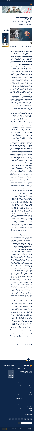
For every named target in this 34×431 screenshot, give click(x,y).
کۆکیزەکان (12, 428)
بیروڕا (31, 410)
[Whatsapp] (20, 344)
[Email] (17, 344)
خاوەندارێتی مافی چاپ (17, 428)
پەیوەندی (20, 406)
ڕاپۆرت (31, 402)
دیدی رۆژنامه (19, 394)
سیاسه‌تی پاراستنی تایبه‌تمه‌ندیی (23, 428)
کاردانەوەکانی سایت (30, 428)
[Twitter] (28, 344)
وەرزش (31, 392)
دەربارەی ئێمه (19, 404)
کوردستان (30, 385)
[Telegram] (23, 344)
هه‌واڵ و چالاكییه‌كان (29, 406)
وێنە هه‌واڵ (19, 390)
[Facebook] (31, 344)
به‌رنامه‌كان (30, 408)
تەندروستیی (30, 394)
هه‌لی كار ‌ (20, 408)
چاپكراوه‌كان (30, 404)
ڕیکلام (20, 410)
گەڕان (19, 422)
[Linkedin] (26, 344)
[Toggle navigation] (3, 4)
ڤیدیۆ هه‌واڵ (19, 392)
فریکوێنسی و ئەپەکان (18, 402)
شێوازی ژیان (19, 385)
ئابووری (31, 390)
